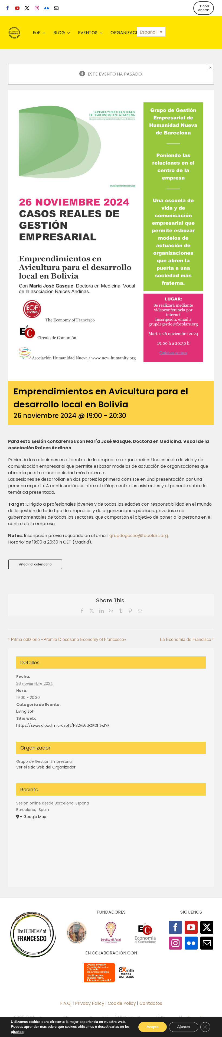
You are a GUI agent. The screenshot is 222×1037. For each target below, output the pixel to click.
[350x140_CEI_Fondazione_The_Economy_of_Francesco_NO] (111, 964)
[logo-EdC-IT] (145, 923)
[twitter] (27, 8)
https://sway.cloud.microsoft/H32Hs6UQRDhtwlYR (63, 725)
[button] (151, 32)
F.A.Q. (65, 1003)
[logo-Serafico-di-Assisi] (111, 923)
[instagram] (37, 8)
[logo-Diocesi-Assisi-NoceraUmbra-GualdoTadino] (76, 923)
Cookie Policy (122, 1003)
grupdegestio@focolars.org (138, 535)
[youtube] (17, 8)
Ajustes (183, 1026)
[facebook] (7, 8)
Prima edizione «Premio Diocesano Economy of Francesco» (68, 639)
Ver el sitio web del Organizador (46, 767)
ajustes (17, 1031)
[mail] (56, 8)
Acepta (152, 1026)
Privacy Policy (89, 1003)
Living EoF (25, 711)
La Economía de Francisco (185, 639)
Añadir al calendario (35, 564)
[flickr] (46, 8)
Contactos (150, 1003)
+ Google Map (33, 816)
